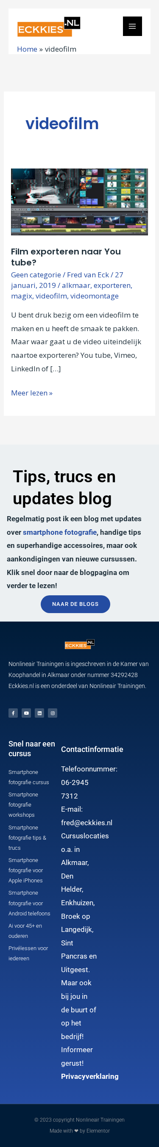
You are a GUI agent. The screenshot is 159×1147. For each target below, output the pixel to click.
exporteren (112, 285)
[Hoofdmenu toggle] (132, 26)
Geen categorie (36, 274)
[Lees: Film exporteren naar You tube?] (79, 201)
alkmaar (76, 285)
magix (21, 296)
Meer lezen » (32, 392)
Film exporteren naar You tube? (66, 257)
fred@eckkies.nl (86, 822)
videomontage (94, 296)
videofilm (51, 296)
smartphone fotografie (60, 532)
